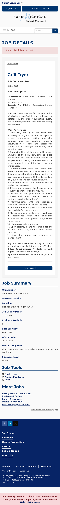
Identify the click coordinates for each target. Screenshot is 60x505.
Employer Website (11, 298)
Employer (7, 437)
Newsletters (46, 466)
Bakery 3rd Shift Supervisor (16, 393)
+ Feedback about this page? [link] (44, 410)
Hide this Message (30, 502)
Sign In (10, 8)
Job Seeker (8, 433)
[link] (30, 17)
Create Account (38, 8)
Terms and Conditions (25, 466)
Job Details (12, 63)
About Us (7, 455)
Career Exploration (13, 442)
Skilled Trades (10, 451)
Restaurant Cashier (12, 396)
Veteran (6, 446)
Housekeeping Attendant (16, 404)
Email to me (11, 374)
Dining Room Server (12, 402)
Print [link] (7, 380)
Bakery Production (12, 399)
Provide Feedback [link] (14, 377)
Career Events (9, 471)
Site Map (6, 466)
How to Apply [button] (30, 268)
